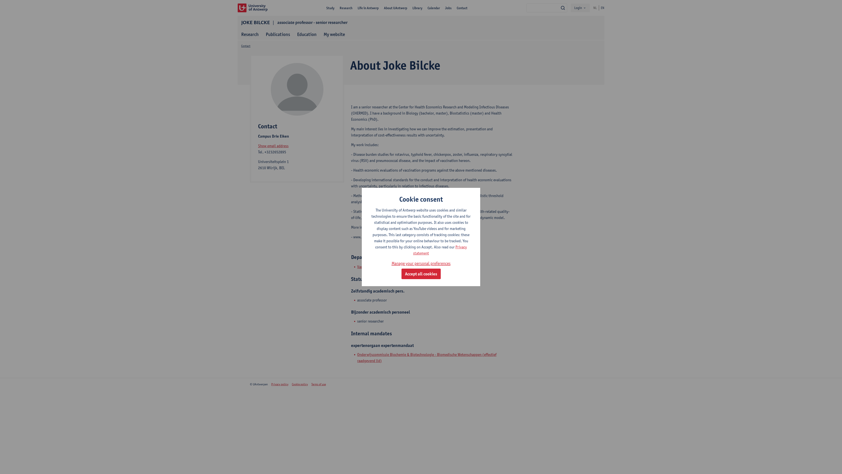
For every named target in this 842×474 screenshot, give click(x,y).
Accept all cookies (421, 273)
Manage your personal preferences (421, 263)
